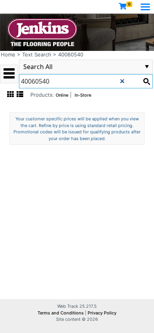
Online (62, 95)
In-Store (83, 95)
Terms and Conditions (61, 313)
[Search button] (146, 81)
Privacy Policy (102, 313)
